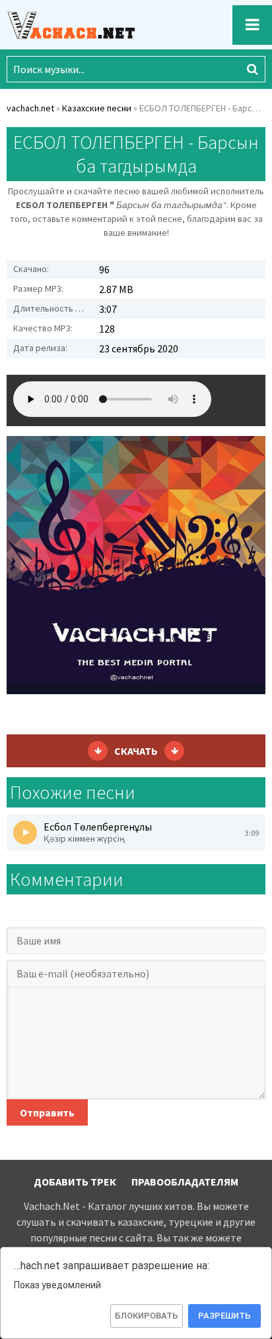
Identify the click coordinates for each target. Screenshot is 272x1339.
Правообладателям (184, 1181)
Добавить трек (75, 1181)
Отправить (47, 1112)
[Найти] (252, 69)
